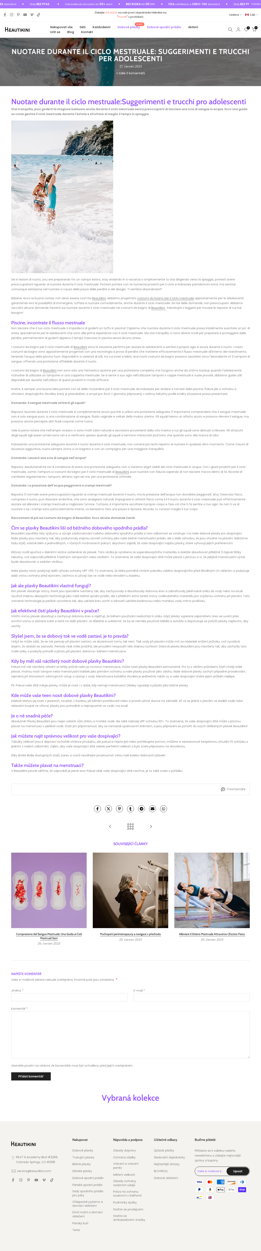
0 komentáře (236, 789)
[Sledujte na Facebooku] (5, 14)
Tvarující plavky (83, 1157)
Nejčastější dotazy (167, 1164)
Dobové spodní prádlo (164, 27)
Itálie (122, 73)
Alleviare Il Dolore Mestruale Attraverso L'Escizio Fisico (212, 934)
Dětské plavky (82, 1171)
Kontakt (87, 32)
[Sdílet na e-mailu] (152, 808)
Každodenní (102, 27)
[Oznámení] (68, 4)
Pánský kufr (80, 1223)
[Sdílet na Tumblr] (130, 808)
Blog (70, 32)
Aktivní (193, 27)
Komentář (19, 1009)
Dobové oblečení (166, 1178)
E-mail (139, 990)
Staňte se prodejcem (128, 1209)
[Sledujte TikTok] (38, 14)
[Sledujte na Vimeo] (32, 14)
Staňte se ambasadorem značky (129, 1218)
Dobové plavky (130, 27)
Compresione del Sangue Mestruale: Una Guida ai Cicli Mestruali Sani (49, 936)
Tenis (76, 1230)
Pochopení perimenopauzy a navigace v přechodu (130, 934)
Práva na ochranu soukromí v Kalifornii (127, 1194)
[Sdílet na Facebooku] (97, 808)
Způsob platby (164, 1150)
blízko (257, 4)
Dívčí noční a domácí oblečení (87, 1214)
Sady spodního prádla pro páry (87, 1193)
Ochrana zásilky (124, 1157)
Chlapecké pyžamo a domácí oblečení (87, 1204)
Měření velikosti (124, 1175)
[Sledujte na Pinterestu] (18, 14)
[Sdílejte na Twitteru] (108, 808)
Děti (82, 27)
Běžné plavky (81, 1164)
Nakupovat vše (61, 27)
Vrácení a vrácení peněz (125, 1166)
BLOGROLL (161, 1171)
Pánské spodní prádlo (87, 1185)
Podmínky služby (125, 1202)
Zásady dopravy (124, 1150)
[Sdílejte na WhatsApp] (163, 808)
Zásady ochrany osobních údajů (124, 1183)
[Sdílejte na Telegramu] (141, 808)
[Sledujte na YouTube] (25, 14)
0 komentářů (135, 73)
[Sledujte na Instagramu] (11, 14)
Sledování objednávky (169, 1157)
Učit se (55, 32)
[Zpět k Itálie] (130, 826)
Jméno (17, 990)
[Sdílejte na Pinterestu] (119, 808)
